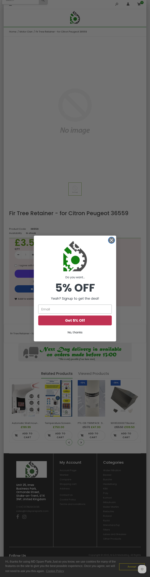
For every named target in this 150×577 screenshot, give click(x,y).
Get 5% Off (75, 320)
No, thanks (75, 332)
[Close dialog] (111, 240)
